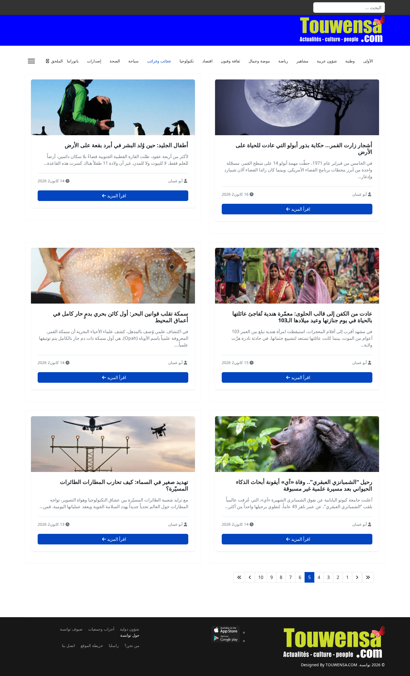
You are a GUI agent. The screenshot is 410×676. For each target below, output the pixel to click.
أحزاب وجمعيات (101, 629)
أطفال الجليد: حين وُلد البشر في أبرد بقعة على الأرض (126, 145)
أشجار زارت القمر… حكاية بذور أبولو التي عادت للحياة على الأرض (304, 148)
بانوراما (73, 61)
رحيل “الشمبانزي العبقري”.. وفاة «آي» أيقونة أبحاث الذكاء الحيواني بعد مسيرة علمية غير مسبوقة (304, 485)
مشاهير (302, 61)
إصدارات (94, 61)
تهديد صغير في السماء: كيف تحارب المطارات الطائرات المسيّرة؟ (124, 485)
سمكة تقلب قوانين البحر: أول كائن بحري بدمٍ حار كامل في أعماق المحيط (120, 317)
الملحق (57, 61)
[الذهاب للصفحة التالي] (250, 577)
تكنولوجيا (187, 61)
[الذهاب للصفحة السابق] (357, 577)
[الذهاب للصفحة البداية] (368, 577)
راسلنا (114, 645)
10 (260, 577)
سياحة (133, 61)
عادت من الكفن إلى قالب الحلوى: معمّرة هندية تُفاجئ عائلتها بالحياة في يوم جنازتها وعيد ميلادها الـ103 (302, 317)
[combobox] (349, 7)
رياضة (283, 61)
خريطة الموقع (92, 645)
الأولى (368, 61)
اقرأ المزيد (300, 209)
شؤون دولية (129, 629)
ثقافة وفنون (230, 61)
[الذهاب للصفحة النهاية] (239, 577)
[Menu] (31, 61)
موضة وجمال (259, 61)
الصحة (115, 61)
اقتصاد (207, 61)
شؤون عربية (327, 61)
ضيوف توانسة (71, 629)
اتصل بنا (68, 645)
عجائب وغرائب (159, 61)
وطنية (350, 61)
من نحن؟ (131, 645)
